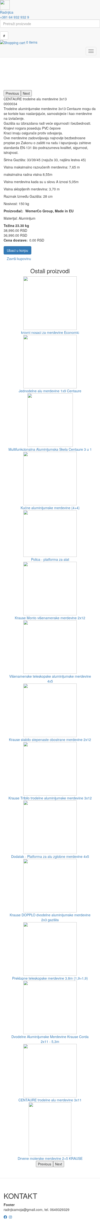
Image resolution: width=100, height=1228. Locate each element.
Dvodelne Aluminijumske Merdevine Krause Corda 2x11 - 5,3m (50, 1039)
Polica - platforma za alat (50, 559)
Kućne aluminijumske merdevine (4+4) (50, 507)
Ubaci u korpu (17, 250)
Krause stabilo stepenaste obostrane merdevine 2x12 (50, 739)
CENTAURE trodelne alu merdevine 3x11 (50, 1099)
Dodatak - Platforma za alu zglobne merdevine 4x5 (50, 856)
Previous (12, 93)
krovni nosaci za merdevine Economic (50, 332)
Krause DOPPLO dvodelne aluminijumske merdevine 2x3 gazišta (50, 917)
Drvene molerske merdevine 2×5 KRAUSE (50, 1158)
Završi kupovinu (19, 258)
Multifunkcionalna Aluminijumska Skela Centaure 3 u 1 (50, 449)
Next (26, 93)
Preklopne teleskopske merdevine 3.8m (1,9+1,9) (50, 978)
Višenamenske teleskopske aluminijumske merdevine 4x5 (50, 679)
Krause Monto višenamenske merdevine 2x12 (50, 617)
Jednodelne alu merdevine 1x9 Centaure (50, 390)
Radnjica (6, 12)
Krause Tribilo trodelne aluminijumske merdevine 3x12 (50, 798)
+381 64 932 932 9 (14, 17)
